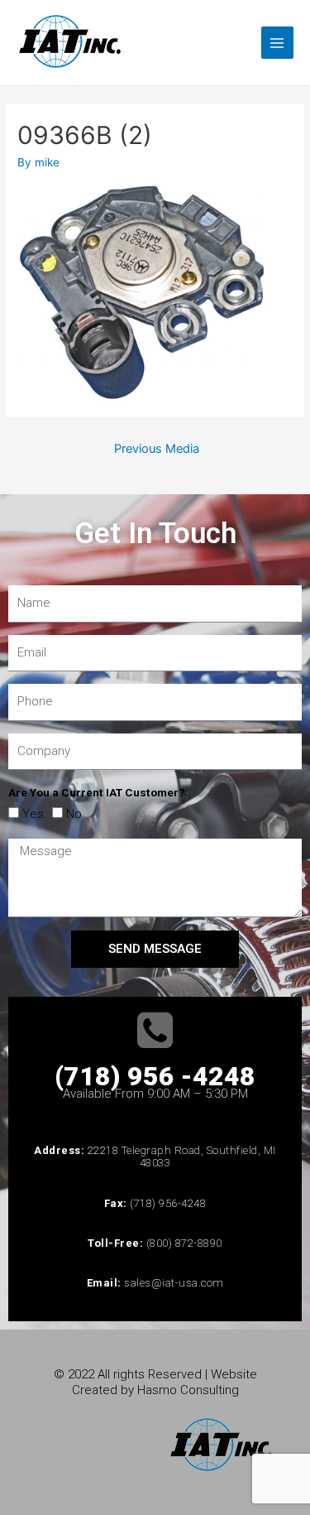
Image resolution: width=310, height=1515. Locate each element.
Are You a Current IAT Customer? (96, 792)
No (74, 813)
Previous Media (156, 448)
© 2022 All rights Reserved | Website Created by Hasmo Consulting (155, 1382)
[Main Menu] (277, 42)
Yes (33, 813)
